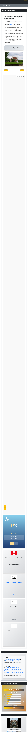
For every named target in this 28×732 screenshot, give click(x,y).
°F (16, 543)
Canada (16, 23)
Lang (4, 5)
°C (11, 543)
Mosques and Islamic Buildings (14, 582)
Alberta (10, 24)
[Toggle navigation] (25, 2)
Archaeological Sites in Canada (12, 659)
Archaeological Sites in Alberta (12, 660)
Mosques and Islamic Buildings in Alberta (14, 672)
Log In (8, 5)
